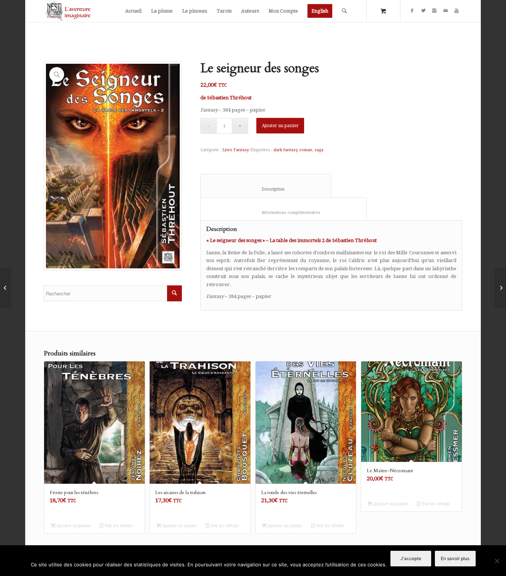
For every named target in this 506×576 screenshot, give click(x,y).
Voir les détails (118, 525)
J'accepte (410, 558)
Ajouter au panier (280, 125)
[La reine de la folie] (5, 288)
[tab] (265, 185)
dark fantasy (285, 150)
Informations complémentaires (283, 212)
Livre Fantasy (235, 150)
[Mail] (445, 10)
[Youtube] (456, 10)
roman (306, 150)
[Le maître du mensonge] (500, 288)
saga (318, 150)
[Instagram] (434, 10)
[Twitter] (423, 10)
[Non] (496, 561)
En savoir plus (455, 558)
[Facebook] (412, 10)
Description (266, 189)
